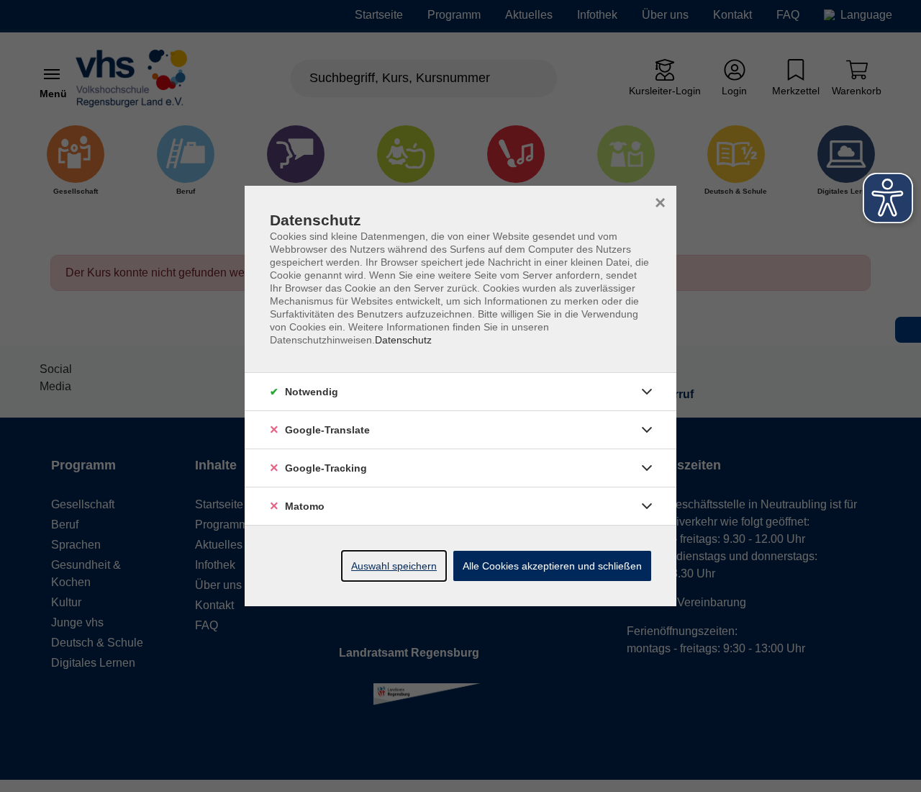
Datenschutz (403, 340)
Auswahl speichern (394, 566)
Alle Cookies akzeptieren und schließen (552, 566)
